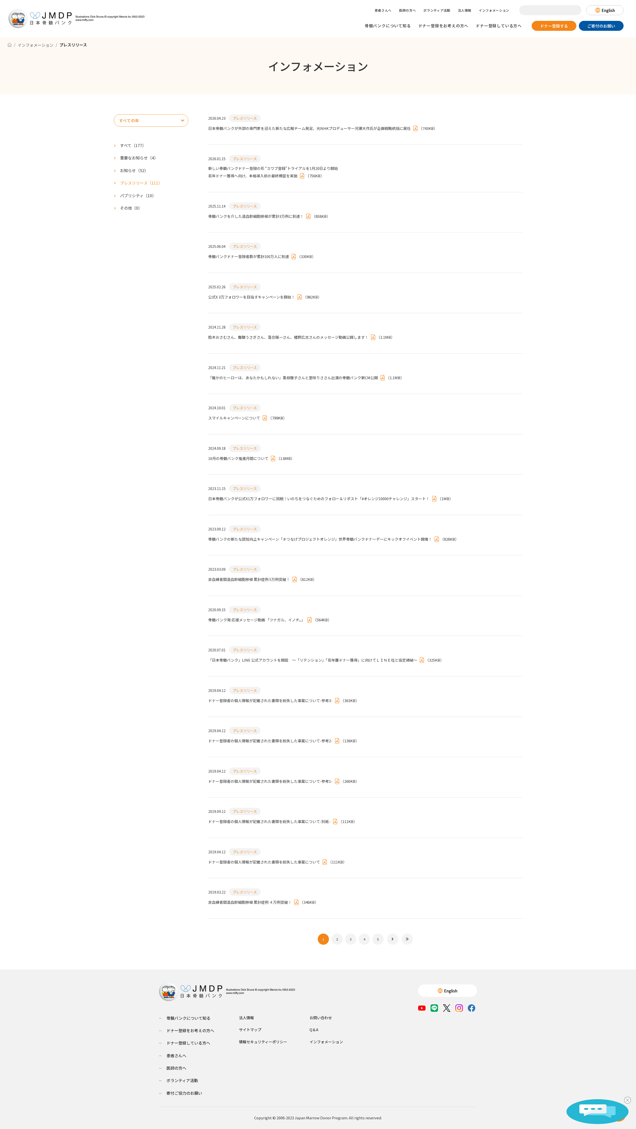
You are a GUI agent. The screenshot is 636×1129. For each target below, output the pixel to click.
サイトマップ (250, 1029)
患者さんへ (383, 10)
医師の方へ (407, 10)
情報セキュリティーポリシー (263, 1041)
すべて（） (133, 145)
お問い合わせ (321, 1017)
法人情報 (465, 10)
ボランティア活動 (436, 10)
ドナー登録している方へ (499, 26)
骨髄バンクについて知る (388, 26)
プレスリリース (245, 118)
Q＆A (314, 1029)
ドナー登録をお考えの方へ (443, 26)
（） (139, 158)
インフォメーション (494, 10)
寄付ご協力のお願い (184, 1093)
